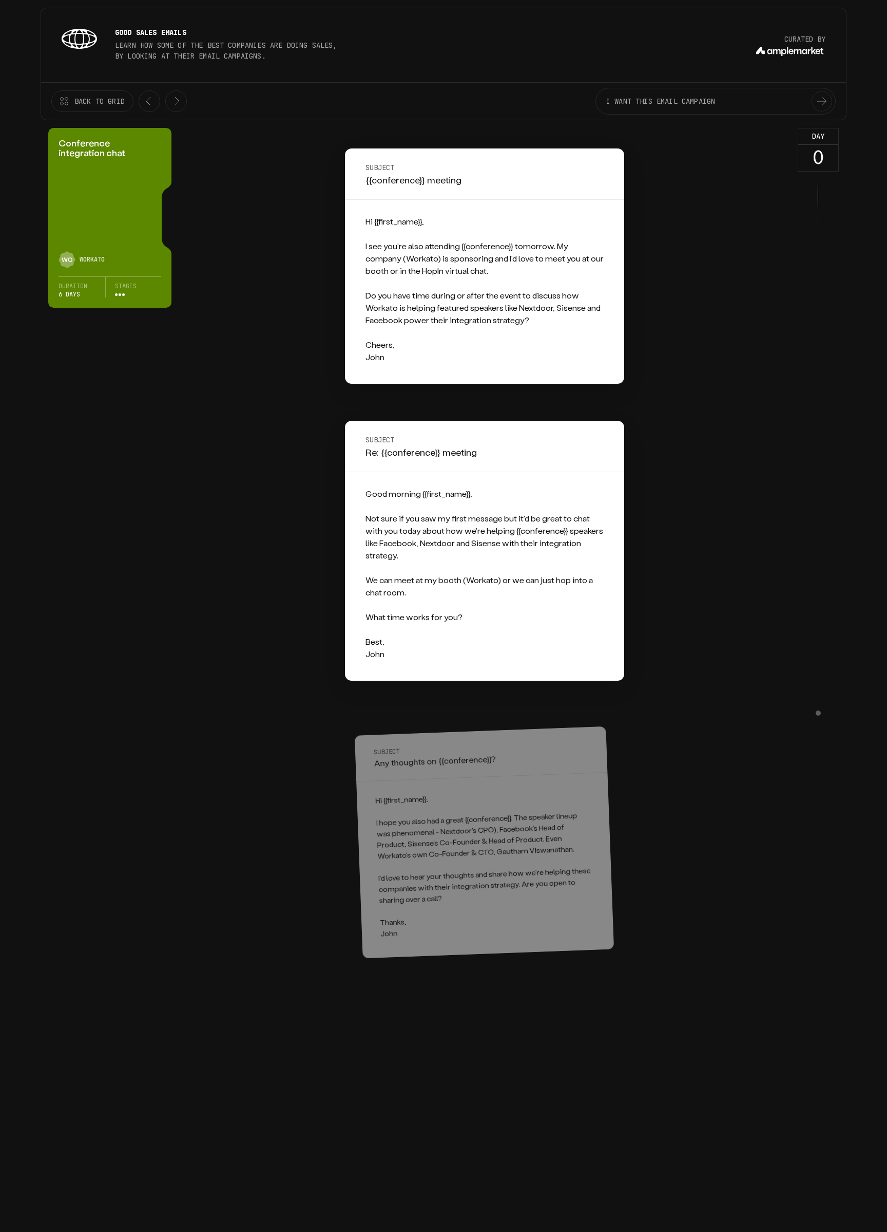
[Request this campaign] (822, 101)
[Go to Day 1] (818, 713)
